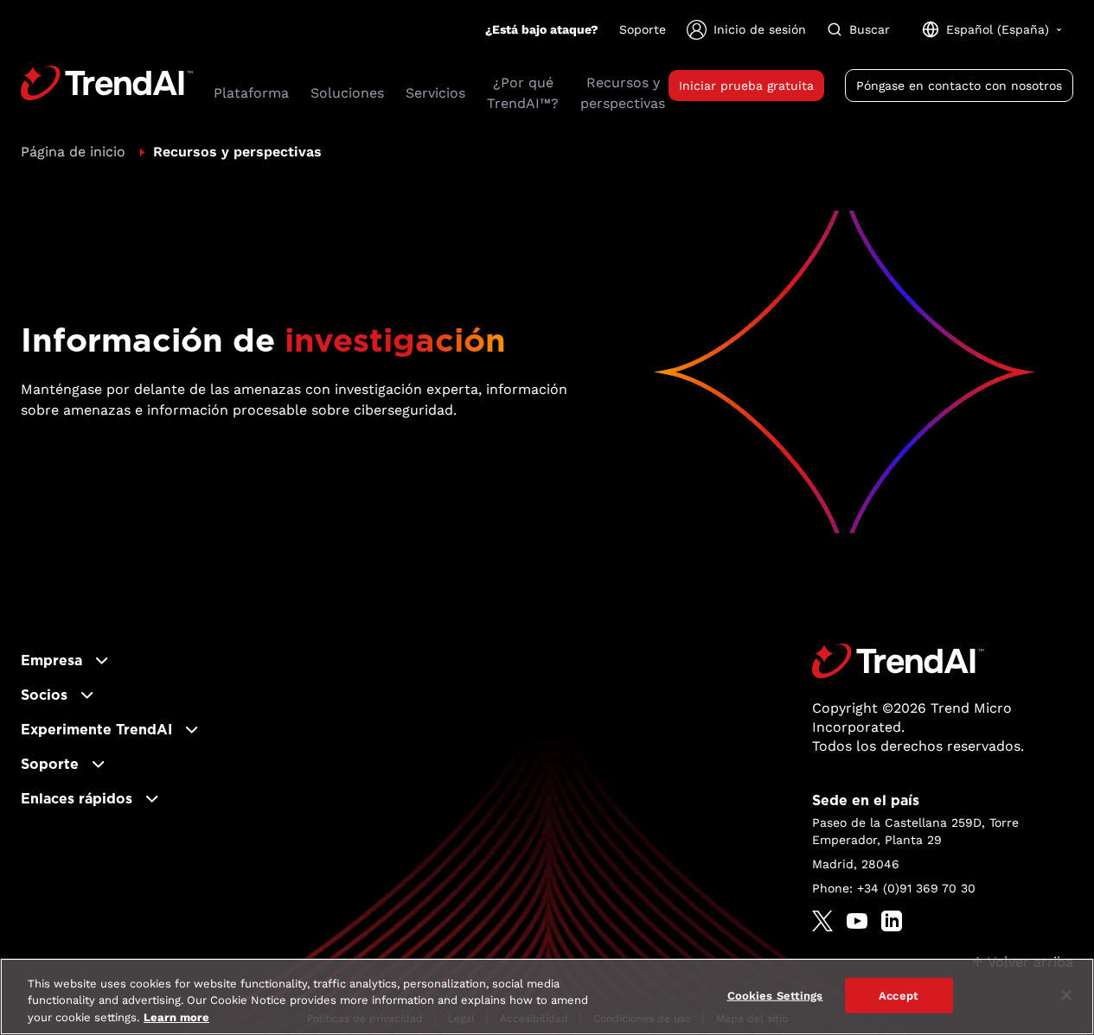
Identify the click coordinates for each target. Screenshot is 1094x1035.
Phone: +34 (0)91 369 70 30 (894, 888)
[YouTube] (857, 921)
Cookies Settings (775, 994)
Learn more (176, 1017)
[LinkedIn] (891, 921)
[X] (822, 921)
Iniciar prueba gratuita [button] (746, 85)
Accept (898, 994)
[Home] (898, 661)
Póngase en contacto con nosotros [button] (959, 85)
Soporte (642, 29)
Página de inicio (73, 151)
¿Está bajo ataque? (541, 29)
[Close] (1066, 995)
